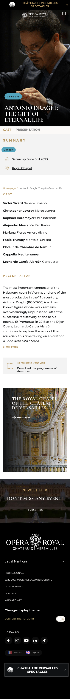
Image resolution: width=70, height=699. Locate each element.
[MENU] (5, 13)
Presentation (28, 129)
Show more (10, 347)
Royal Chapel (22, 168)
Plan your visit (15, 586)
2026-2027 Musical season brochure (28, 579)
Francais (17, 653)
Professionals (14, 572)
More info (23, 417)
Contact (10, 593)
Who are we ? (14, 600)
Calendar (64, 13)
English (35, 653)
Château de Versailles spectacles (40, 4)
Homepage (9, 188)
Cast (7, 129)
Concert (13, 96)
